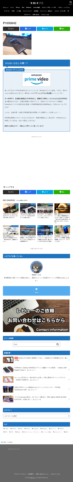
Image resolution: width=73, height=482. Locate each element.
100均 (13, 11)
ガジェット (5, 7)
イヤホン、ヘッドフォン (64, 7)
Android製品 (36, 7)
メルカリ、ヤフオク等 (59, 11)
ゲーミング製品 (47, 432)
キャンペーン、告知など (46, 11)
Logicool (36, 428)
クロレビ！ (32, 477)
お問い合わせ (36, 14)
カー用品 (19, 11)
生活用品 (36, 11)
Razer (18, 432)
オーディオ (7, 11)
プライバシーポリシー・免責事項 (23, 474)
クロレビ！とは (45, 14)
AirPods (14, 428)
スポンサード (27, 14)
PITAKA (62, 428)
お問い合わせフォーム (42, 474)
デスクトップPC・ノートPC (49, 7)
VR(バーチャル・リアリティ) (31, 432)
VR (68, 11)
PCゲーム (53, 428)
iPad (23, 7)
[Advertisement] (36, 160)
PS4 (6, 432)
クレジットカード (27, 11)
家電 (66, 432)
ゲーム (12, 7)
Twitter (36, 292)
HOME (4, 442)
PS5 (12, 432)
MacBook (28, 7)
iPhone (18, 7)
